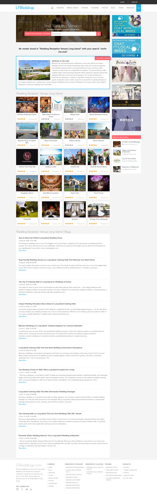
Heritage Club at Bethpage (99, 219)
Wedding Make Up (72, 482)
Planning (95, 8)
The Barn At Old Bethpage (131, 142)
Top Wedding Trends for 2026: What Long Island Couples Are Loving (46, 369)
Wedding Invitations (73, 488)
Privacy (126, 473)
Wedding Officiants (73, 485)
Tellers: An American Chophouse (129, 151)
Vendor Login (128, 475)
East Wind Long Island (51, 193)
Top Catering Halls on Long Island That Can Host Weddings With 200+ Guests (50, 413)
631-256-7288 (128, 478)
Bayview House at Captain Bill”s (27, 141)
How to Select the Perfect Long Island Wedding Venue (40, 238)
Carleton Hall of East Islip (27, 167)
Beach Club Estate (51, 140)
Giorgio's (75, 219)
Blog (113, 8)
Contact (127, 467)
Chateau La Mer (50, 167)
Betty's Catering (75, 140)
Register (130, 8)
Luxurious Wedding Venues (113, 479)
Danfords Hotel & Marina (98, 167)
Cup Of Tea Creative (129, 158)
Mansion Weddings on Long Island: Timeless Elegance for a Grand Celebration (50, 325)
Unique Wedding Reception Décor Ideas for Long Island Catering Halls (47, 303)
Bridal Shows (72, 8)
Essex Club (75, 193)
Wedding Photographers (75, 467)
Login (122, 2)
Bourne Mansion (98, 140)
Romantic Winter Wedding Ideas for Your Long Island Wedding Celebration (49, 435)
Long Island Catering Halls (73, 471)
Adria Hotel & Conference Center (50, 115)
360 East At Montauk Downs (27, 114)
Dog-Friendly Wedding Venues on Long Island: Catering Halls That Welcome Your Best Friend (57, 260)
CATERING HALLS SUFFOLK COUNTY (95, 468)
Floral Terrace (98, 193)
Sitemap (51, 486)
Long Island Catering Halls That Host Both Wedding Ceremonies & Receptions (50, 347)
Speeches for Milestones (130, 167)
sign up (134, 2)
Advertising (52, 483)
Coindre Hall (75, 167)
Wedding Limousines (73, 480)
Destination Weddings (114, 475)
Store (120, 8)
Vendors (60, 8)
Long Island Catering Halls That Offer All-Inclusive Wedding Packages (47, 391)
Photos (105, 8)
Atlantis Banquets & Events (99, 114)
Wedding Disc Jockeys (74, 474)
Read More (22, 250)
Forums (84, 8)
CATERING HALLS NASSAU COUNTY (94, 473)
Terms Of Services (130, 470)
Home (50, 467)
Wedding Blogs (111, 473)
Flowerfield (27, 219)
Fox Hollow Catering (51, 219)
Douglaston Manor (27, 193)
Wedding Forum (111, 467)
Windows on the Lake (60, 61)
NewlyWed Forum (112, 470)
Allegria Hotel (74, 114)
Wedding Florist (72, 477)
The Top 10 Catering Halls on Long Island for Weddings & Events (45, 282)
